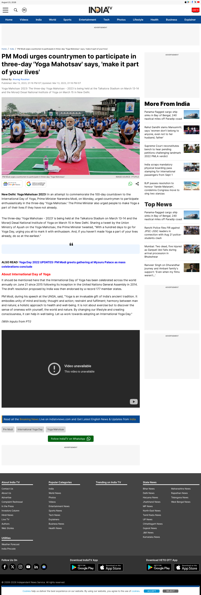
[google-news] (44, 567)
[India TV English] (100, 10)
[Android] (188, 2)
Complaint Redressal (12, 501)
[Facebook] (5, 567)
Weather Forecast (10, 544)
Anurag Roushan (21, 79)
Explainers (54, 519)
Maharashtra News (180, 488)
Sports (67, 19)
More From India (167, 103)
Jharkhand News (151, 501)
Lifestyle (138, 19)
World (52, 19)
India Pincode (9, 548)
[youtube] (28, 567)
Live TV (5, 519)
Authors (5, 523)
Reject (170, 591)
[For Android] (159, 567)
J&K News (148, 532)
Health (154, 19)
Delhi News (148, 493)
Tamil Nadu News (152, 515)
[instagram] (20, 567)
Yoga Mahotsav (55, 429)
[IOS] (186, 2)
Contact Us (7, 488)
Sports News (55, 510)
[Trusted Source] (35, 183)
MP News (148, 506)
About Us (6, 493)
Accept (151, 591)
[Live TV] (195, 10)
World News (55, 493)
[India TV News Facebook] (192, 2)
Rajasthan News (179, 493)
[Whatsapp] (130, 184)
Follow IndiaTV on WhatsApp (68, 438)
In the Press (8, 506)
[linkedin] (36, 567)
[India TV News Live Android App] (82, 567)
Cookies (27, 591)
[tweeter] (12, 567)
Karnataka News (151, 537)
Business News (56, 523)
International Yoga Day (30, 429)
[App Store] (110, 567)
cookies (135, 591)
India (39, 19)
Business (171, 19)
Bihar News (149, 488)
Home (8, 19)
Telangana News (179, 497)
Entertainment (87, 19)
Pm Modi (8, 429)
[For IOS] (186, 567)
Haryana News (150, 497)
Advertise (6, 497)
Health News (55, 528)
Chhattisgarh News (153, 523)
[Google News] (12, 183)
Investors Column (10, 510)
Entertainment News (59, 506)
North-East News (151, 510)
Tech (106, 19)
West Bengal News (180, 501)
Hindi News (7, 515)
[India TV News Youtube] (198, 2)
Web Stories (8, 528)
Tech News (54, 515)
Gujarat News (150, 528)
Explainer (190, 19)
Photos (121, 19)
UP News (147, 519)
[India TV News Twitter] (195, 2)
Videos (24, 19)
